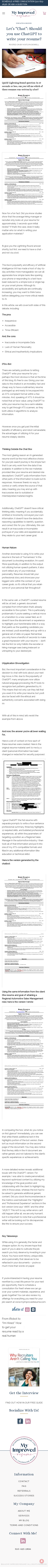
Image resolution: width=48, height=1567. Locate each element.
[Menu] (3, 13)
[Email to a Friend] (27, 1309)
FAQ (24, 1486)
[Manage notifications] (42, 1561)
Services (24, 1516)
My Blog (24, 1520)
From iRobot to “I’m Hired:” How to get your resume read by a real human (13, 1327)
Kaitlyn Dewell (31, 45)
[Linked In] (28, 1421)
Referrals (24, 1491)
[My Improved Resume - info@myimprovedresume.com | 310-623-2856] (24, 13)
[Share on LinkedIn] (33, 1309)
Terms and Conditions (24, 1525)
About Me (24, 1511)
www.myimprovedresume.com (30, 1302)
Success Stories (24, 1495)
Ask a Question (19, 4)
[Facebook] (20, 1421)
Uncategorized (24, 23)
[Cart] (44, 13)
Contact (23, 1481)
